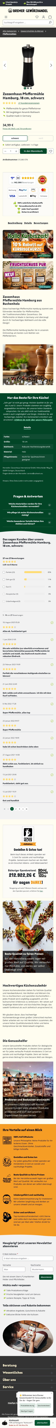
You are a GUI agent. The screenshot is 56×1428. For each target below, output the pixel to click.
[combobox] (25, 22)
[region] (28, 65)
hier (41, 891)
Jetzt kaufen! (42, 1422)
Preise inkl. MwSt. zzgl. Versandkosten (17, 128)
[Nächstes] (51, 65)
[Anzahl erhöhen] (16, 151)
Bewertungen (41, 223)
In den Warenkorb (33, 151)
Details (28, 223)
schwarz (15, 138)
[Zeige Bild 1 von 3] (25, 88)
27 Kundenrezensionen (29, 103)
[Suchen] (50, 22)
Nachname (36, 1265)
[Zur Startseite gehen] (28, 10)
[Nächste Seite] (23, 809)
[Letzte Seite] (26, 809)
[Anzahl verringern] (5, 151)
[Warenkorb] (50, 17)
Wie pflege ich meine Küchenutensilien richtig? (25, 513)
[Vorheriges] (5, 65)
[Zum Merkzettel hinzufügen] (51, 151)
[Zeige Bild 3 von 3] (31, 88)
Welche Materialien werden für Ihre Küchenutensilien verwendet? (25, 505)
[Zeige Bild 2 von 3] (28, 88)
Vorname (7, 1265)
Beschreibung (15, 223)
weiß (41, 138)
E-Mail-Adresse (10, 1254)
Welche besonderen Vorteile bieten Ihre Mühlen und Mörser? (25, 522)
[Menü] (6, 17)
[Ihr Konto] (43, 17)
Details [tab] (27, 427)
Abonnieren (46, 1277)
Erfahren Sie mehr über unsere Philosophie (33, 419)
